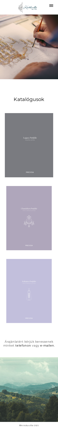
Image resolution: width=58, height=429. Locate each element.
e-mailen (47, 345)
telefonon (23, 345)
